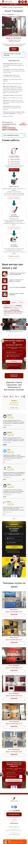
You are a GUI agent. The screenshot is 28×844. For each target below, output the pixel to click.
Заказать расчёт (14, 49)
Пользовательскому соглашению (11, 365)
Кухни (10, 7)
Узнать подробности (23, 124)
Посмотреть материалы (14, 376)
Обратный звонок (14, 814)
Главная (4, 7)
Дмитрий (9, 432)
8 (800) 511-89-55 (15, 159)
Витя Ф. (9, 501)
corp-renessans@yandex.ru (14, 817)
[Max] (15, 576)
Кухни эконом (18, 7)
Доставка (14, 302)
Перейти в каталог (14, 256)
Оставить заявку (14, 169)
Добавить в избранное (14, 826)
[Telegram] (13, 576)
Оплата (21, 302)
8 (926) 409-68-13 (15, 164)
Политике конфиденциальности (15, 364)
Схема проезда (14, 823)
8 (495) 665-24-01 (15, 161)
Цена (4, 302)
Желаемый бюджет (15, 356)
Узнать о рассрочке (14, 228)
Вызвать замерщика (14, 198)
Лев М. (8, 449)
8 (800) (14, 810)
